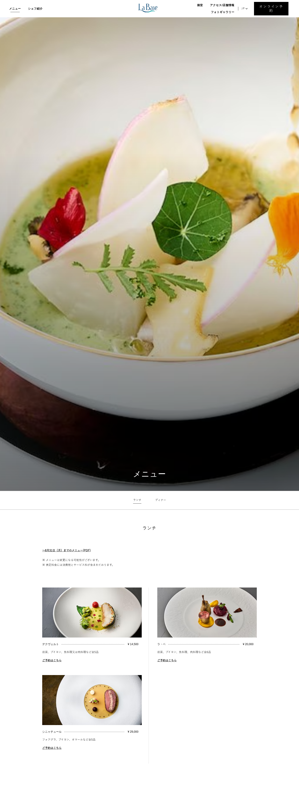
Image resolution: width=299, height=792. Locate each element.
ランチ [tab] (137, 500)
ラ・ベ (161, 644)
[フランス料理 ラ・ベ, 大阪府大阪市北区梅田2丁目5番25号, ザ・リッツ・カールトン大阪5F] (148, 9)
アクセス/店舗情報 (222, 5)
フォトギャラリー (222, 12)
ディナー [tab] (160, 500)
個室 (200, 5)
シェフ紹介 (35, 8)
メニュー (15, 8)
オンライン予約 (271, 9)
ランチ (150, 528)
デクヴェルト (50, 644)
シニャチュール (52, 731)
